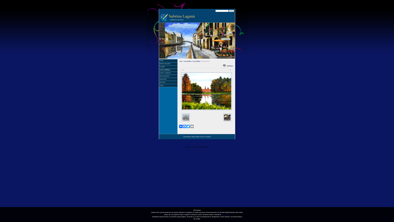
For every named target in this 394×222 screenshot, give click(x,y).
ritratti (161, 85)
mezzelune (163, 79)
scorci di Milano (165, 70)
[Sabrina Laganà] (164, 17)
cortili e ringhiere (165, 73)
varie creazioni (164, 76)
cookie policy (225, 214)
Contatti (162, 67)
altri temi (162, 82)
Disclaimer (208, 136)
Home (161, 60)
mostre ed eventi (165, 63)
